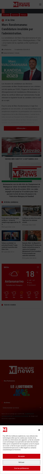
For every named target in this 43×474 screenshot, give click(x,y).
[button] (39, 430)
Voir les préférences (21, 468)
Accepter (21, 456)
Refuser (21, 462)
